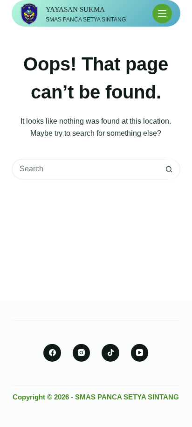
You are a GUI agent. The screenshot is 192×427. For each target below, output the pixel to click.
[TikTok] (110, 353)
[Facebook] (52, 353)
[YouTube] (140, 353)
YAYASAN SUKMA (75, 9)
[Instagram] (81, 353)
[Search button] (168, 169)
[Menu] (162, 13)
